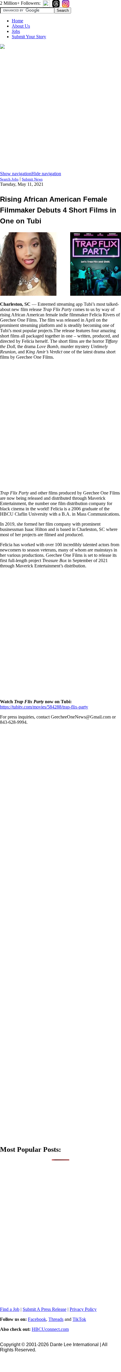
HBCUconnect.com (50, 1329)
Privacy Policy (83, 1309)
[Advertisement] (60, 110)
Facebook (37, 1319)
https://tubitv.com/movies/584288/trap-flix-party (44, 706)
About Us (21, 26)
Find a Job (9, 1309)
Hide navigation (46, 173)
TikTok (79, 1319)
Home (17, 20)
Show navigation (15, 173)
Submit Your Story (29, 36)
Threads (55, 1319)
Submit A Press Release (44, 1309)
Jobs (16, 31)
